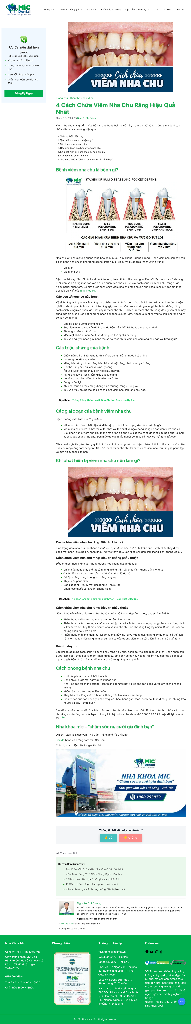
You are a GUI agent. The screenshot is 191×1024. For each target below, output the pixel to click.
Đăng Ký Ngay (24, 93)
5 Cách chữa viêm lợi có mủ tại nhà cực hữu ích (92, 879)
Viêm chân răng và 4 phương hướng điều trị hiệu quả (95, 889)
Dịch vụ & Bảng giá (69, 9)
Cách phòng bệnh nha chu (74, 155)
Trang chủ (49, 9)
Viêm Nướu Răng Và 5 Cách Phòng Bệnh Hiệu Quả (94, 874)
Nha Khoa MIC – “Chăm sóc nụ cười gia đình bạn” (86, 159)
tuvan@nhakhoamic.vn (112, 951)
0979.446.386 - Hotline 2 (113, 961)
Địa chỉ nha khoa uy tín (137, 9)
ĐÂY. (63, 718)
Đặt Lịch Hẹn (164, 9)
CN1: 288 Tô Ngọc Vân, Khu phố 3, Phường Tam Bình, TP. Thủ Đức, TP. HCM (117, 970)
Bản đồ (60, 740)
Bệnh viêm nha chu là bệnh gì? (76, 140)
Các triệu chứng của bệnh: (74, 144)
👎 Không (130, 837)
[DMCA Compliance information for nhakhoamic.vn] (178, 962)
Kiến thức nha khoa (111, 9)
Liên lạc (179, 9)
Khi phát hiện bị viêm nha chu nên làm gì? (82, 151)
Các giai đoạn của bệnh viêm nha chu (80, 148)
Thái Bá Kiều (67, 923)
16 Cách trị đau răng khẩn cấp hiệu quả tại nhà (92, 884)
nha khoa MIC (88, 290)
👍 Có (108, 837)
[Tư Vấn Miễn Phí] (181, 1001)
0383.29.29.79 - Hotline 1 (114, 956)
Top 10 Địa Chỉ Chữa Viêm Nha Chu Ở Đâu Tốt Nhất (95, 869)
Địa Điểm (91, 9)
